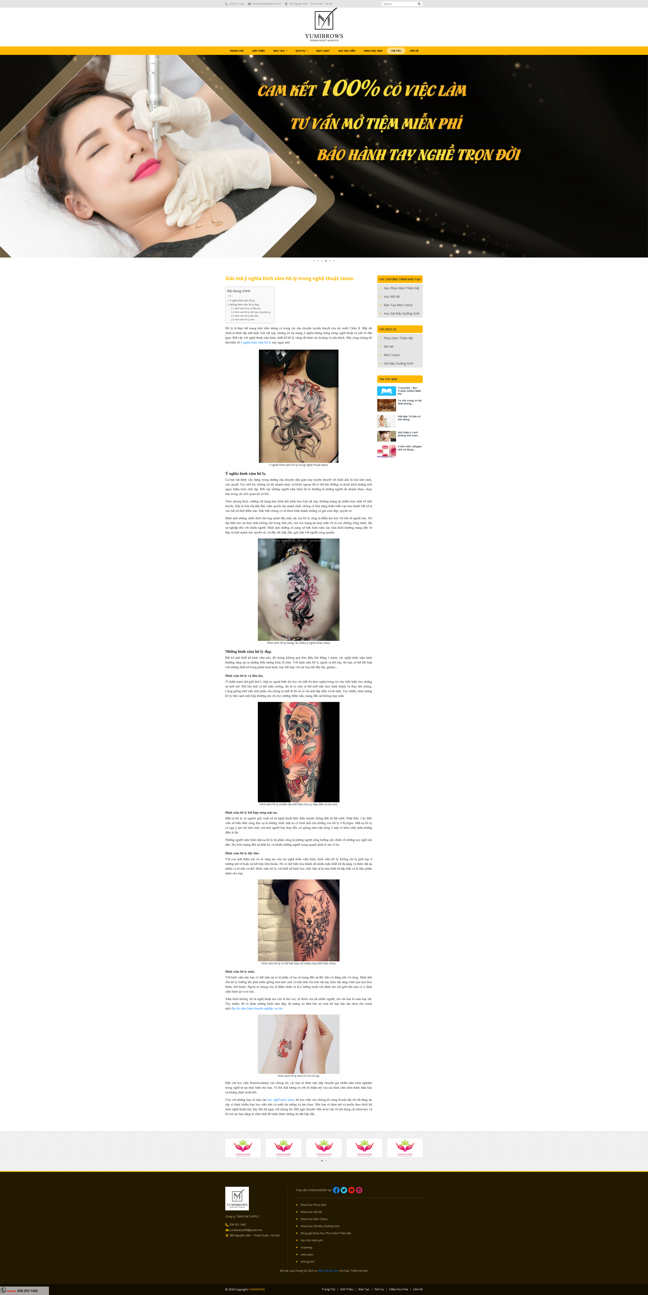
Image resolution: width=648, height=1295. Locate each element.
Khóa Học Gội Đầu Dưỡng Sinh (320, 1226)
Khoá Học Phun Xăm (313, 1205)
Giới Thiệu (258, 50)
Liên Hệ (414, 50)
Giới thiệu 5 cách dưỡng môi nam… (408, 434)
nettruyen (307, 1254)
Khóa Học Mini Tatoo (314, 1219)
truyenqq (306, 1247)
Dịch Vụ (301, 50)
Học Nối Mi (392, 296)
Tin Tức (396, 50)
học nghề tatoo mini (280, 1099)
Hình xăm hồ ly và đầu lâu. (248, 308)
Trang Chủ (237, 50)
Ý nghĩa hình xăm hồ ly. (242, 300)
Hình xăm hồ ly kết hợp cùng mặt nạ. (253, 312)
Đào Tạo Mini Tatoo (398, 305)
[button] (314, 261)
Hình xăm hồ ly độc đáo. (247, 315)
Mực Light (323, 50)
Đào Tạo (279, 50)
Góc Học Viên (346, 50)
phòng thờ (307, 1261)
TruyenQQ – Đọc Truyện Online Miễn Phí (409, 390)
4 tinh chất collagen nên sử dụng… (410, 448)
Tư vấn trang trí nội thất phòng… (410, 402)
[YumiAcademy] (324, 24)
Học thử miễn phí (311, 1240)
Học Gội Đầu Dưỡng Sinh (402, 313)
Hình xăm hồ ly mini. (245, 319)
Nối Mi (388, 346)
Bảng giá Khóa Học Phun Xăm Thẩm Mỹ (326, 1233)
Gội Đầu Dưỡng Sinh (398, 363)
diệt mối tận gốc (328, 1271)
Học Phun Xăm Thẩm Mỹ (401, 288)
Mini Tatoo (392, 355)
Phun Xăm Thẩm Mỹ (398, 338)
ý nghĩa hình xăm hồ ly (256, 342)
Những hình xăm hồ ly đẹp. (245, 304)
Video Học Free (373, 50)
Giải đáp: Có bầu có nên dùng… (409, 418)
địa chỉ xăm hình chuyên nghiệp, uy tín (256, 1008)
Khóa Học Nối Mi (311, 1212)
